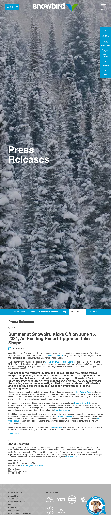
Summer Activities (16, 433)
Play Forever (93, 312)
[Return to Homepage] (55, 7)
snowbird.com (71, 457)
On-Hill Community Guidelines (19, 513)
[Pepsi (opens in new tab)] (72, 499)
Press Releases (77, 312)
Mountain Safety (14, 511)
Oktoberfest (57, 427)
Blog (64, 312)
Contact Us (12, 508)
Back (13, 328)
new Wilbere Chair (64, 416)
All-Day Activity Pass (82, 392)
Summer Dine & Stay (83, 403)
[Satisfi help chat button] (96, 505)
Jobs (33, 312)
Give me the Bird (20, 312)
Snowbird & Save (61, 410)
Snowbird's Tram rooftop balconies (60, 362)
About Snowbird (14, 499)
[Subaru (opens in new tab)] (50, 499)
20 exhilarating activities (53, 355)
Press (10, 505)
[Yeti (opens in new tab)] (61, 499)
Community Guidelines (48, 312)
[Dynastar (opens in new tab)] (61, 510)
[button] (105, 43)
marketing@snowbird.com (32, 465)
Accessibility (13, 496)
